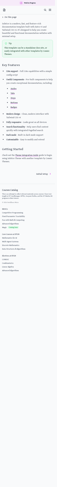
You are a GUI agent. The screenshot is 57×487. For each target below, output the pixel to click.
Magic (10, 227)
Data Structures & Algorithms (13, 249)
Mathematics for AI (9, 238)
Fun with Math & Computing (13, 220)
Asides (13, 88)
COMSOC (5, 259)
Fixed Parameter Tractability (13, 216)
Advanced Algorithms (10, 223)
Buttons (14, 102)
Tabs (13, 93)
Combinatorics (8, 263)
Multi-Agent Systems (10, 241)
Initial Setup (42, 173)
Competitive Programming (12, 212)
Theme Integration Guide (26, 155)
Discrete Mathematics (10, 245)
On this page (11, 17)
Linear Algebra (8, 266)
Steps (13, 97)
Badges (14, 107)
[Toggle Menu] (50, 9)
